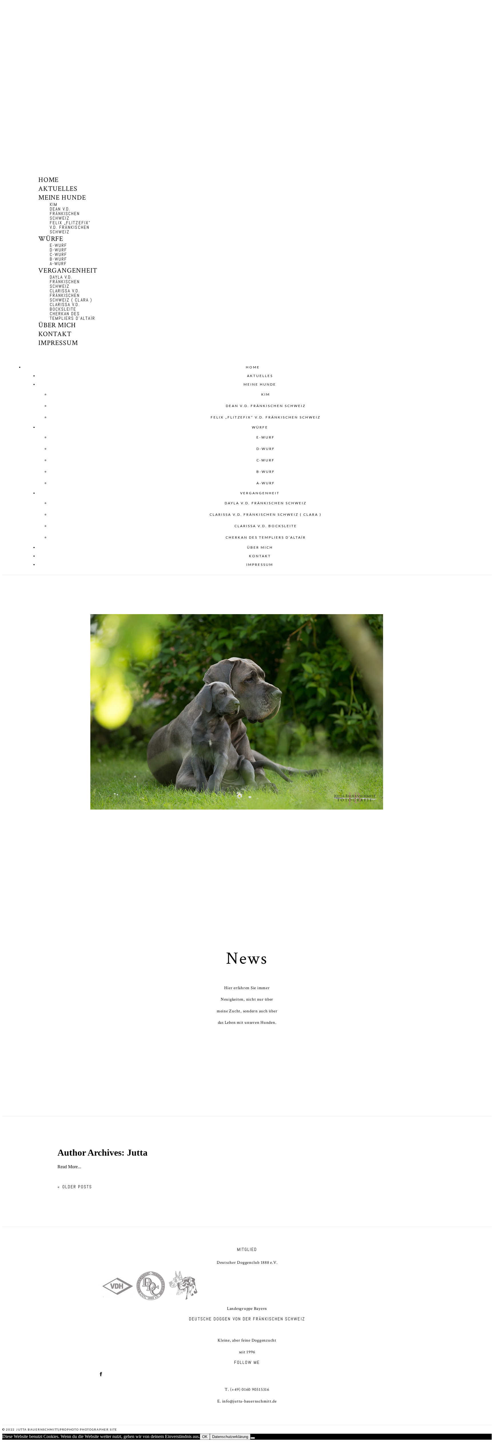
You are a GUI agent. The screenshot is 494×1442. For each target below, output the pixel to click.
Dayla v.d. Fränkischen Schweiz (65, 281)
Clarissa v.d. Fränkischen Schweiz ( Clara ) (71, 295)
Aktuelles (58, 188)
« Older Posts (74, 1187)
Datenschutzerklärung (230, 1437)
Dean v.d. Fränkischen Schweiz (65, 213)
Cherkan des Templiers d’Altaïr (72, 316)
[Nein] (252, 1438)
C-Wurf (58, 254)
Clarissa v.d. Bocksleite (65, 307)
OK (205, 1437)
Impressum (58, 342)
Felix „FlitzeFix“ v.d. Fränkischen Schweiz (70, 227)
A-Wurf (58, 264)
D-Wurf (58, 250)
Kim (53, 204)
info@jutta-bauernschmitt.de (249, 1401)
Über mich (57, 325)
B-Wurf (58, 259)
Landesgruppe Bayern (247, 1308)
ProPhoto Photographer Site (88, 1429)
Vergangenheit (67, 270)
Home (48, 179)
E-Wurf (58, 245)
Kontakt (55, 334)
